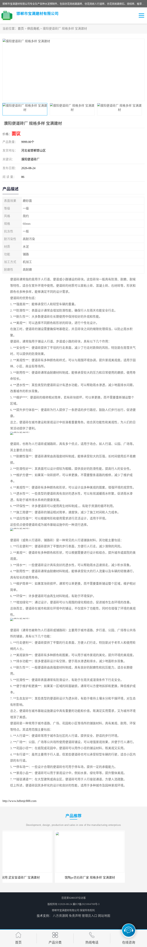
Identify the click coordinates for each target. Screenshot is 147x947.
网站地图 (104, 915)
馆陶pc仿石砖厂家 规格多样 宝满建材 (37, 877)
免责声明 (75, 915)
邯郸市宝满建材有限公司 (65, 910)
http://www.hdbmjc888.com (19, 801)
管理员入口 (89, 915)
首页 (21, 28)
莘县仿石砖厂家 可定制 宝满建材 (109, 877)
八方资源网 (60, 915)
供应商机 (33, 28)
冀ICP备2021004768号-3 (86, 904)
